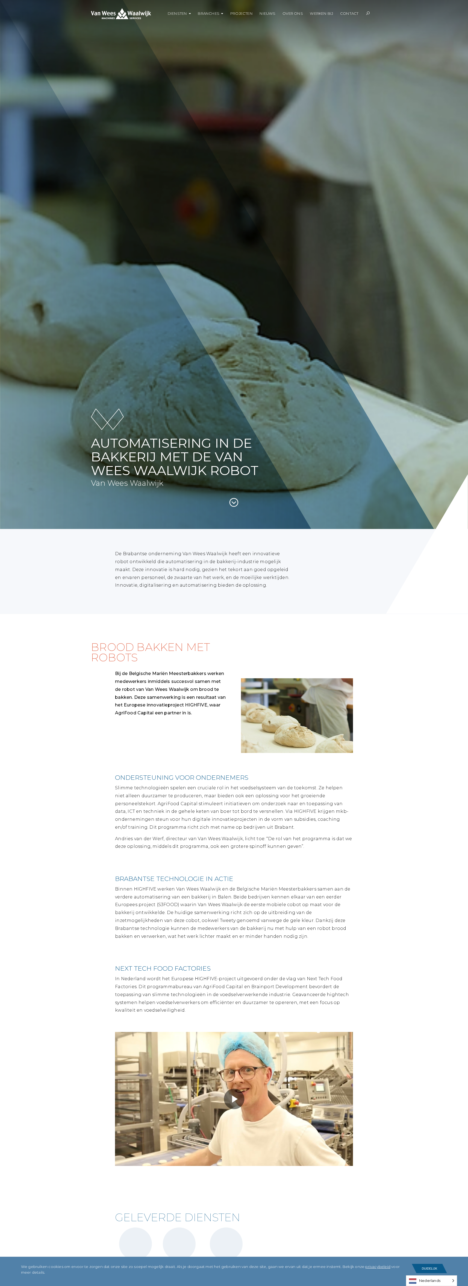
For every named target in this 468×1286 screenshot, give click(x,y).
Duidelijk (429, 1268)
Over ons (292, 13)
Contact (349, 13)
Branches (208, 13)
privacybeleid (377, 1266)
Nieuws (267, 13)
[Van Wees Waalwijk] (126, 13)
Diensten (177, 13)
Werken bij (321, 13)
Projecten (241, 13)
